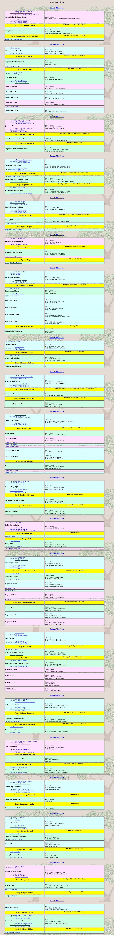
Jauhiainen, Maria (16, 491)
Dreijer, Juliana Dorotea (19, 244)
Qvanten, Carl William (22, 120)
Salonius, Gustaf (10, 536)
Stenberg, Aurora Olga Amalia (13, 257)
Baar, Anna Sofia (21, 378)
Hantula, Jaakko (15, 573)
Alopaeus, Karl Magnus (17, 238)
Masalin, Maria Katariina (19, 424)
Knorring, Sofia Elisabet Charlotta (22, 790)
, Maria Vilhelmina (16, 721)
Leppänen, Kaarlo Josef (18, 716)
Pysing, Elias (20, 641)
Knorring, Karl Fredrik (23, 789)
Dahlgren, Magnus (11, 896)
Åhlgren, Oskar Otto (10, 223)
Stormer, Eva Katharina (23, 918)
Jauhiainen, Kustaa (21, 489)
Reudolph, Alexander (22, 20)
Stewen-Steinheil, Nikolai (24, 11)
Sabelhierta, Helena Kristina (25, 530)
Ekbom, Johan (14, 818)
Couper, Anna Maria (16, 53)
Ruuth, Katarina (15, 348)
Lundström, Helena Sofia (23, 170)
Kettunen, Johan (20, 707)
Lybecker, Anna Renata (22, 792)
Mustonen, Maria (20, 710)
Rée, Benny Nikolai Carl (18, 187)
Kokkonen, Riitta (21, 492)
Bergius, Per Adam (21, 168)
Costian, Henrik (20, 415)
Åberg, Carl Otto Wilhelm (24, 128)
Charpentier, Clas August (19, 161)
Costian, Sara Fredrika (11, 442)
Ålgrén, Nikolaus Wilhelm (13, 263)
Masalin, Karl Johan (22, 423)
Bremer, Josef (20, 375)
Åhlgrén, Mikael (20, 201)
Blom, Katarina (20, 349)
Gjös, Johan (14, 73)
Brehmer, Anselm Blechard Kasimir (21, 377)
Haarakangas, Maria (21, 560)
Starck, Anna (19, 74)
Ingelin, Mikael (15, 273)
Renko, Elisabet (15, 579)
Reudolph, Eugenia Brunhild (19, 21)
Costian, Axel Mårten (17, 416)
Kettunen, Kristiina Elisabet (20, 709)
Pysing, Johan (15, 541)
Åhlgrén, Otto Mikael (17, 203)
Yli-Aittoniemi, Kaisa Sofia (25, 752)
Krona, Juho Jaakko (16, 742)
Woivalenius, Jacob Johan (24, 915)
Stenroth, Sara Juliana (23, 426)
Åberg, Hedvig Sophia (22, 386)
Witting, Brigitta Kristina (19, 529)
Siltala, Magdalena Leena (19, 772)
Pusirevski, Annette (22, 22)
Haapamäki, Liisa (10, 588)
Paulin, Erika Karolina (18, 827)
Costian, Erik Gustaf (10, 472)
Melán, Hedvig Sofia (22, 131)
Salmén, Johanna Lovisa (11, 106)
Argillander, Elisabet (22, 417)
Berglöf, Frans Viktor (11, 889)
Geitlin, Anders (15, 288)
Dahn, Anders (19, 633)
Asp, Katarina (20, 484)
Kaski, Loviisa (15, 750)
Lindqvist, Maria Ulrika (18, 281)
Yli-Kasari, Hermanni (22, 749)
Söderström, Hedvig (21, 635)
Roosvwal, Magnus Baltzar (19, 176)
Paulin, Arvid (20, 825)
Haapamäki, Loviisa (10, 599)
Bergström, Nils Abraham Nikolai (26, 741)
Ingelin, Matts (20, 271)
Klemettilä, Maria (16, 567)
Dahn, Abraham (15, 634)
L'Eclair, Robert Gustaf (23, 160)
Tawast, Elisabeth (21, 212)
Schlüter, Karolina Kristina (25, 702)
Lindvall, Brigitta (21, 828)
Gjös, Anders (19, 72)
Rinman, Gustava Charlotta (19, 182)
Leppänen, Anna (15, 732)
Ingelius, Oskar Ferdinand (12, 296)
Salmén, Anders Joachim (12, 66)
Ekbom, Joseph (20, 817)
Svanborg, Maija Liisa (22, 744)
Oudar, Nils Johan (16, 522)
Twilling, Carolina (16, 655)
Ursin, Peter (14, 649)
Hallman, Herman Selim (17, 700)
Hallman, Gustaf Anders (23, 699)
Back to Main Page (57, 8)
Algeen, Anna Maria (16, 839)
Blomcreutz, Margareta (22, 162)
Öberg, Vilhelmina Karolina (19, 666)
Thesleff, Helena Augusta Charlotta (27, 14)
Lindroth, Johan (15, 834)
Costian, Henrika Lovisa (11, 470)
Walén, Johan (14, 916)
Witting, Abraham (21, 527)
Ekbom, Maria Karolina (12, 932)
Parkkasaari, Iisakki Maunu (19, 767)
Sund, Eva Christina (17, 857)
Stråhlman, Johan (21, 210)
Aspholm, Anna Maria (17, 293)
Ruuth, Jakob (19, 347)
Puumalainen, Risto (16, 727)
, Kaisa (17, 274)
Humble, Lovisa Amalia (22, 784)
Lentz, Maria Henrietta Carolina (21, 193)
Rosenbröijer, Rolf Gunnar (13, 39)
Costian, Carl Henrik (22, 481)
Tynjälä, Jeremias (21, 565)
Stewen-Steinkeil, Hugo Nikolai (21, 13)
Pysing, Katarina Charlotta (12, 548)
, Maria (17, 568)
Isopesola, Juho (20, 557)
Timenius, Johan (15, 341)
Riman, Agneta (20, 282)
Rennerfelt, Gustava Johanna (20, 925)
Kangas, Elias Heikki (17, 558)
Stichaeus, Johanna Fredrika (25, 123)
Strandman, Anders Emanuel (19, 660)
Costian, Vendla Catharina (12, 446)
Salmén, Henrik (15, 48)
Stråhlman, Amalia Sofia (18, 211)
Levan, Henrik (15, 355)
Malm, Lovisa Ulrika (22, 204)
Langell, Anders (20, 80)
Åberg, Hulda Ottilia (17, 130)
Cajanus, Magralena (16, 361)
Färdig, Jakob (15, 852)
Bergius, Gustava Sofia (18, 169)
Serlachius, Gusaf (21, 384)
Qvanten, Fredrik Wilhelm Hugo (20, 121)
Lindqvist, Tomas (21, 280)
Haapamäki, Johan (10, 590)
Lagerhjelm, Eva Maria (22, 926)
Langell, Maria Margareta (19, 81)
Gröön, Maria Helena (22, 83)
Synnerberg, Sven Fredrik (24, 781)
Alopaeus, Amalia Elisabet (13, 230)
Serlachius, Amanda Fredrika (20, 385)
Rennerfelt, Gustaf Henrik (24, 923)
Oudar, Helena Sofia (22, 643)
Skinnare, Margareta (17, 546)
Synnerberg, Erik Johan (18, 782)
